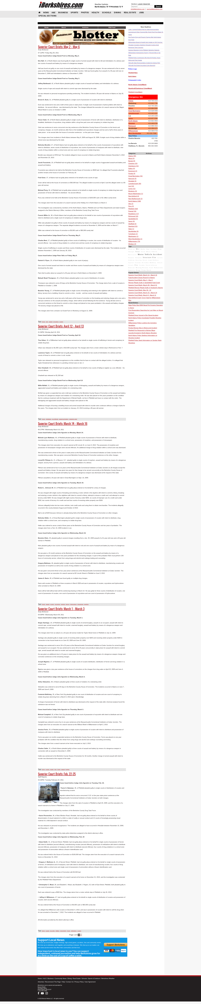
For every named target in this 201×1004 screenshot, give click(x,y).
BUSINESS (63, 12)
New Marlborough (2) (135, 198)
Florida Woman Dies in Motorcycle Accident (142, 328)
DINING (117, 12)
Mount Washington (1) (135, 193)
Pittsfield (131, 123)
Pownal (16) (132, 211)
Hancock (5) (132, 178)
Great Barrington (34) (135, 176)
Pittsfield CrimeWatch (135, 92)
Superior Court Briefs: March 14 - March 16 (142, 275)
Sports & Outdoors (94, 978)
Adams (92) (132, 156)
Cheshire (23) (132, 163)
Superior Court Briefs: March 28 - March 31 (142, 285)
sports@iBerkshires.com (154, 9)
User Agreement (90, 982)
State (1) (131, 229)
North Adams (133, 121)
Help (63, 982)
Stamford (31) (133, 226)
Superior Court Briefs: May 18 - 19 (139, 290)
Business (51, 978)
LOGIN (140, 4)
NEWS (46, 12)
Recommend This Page (53, 982)
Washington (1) (133, 236)
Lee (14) (131, 186)
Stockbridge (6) (133, 231)
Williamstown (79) (134, 241)
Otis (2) (130, 204)
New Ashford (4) (133, 196)
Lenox (130, 118)
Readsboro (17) (133, 214)
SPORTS (74, 12)
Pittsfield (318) (133, 209)
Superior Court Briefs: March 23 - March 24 (142, 293)
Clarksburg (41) (133, 166)
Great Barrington (134, 111)
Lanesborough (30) (134, 183)
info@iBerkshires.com (138, 9)
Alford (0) (131, 158)
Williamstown (133, 131)
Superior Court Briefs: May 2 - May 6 (140, 280)
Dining (70, 978)
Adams (130, 101)
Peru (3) (131, 206)
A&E (53, 12)
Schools (84, 978)
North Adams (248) (134, 201)
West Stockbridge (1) (135, 239)
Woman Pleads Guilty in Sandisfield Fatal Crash (144, 282)
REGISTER (146, 4)
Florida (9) (131, 173)
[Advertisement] (146, 375)
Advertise (41, 982)
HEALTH (95, 12)
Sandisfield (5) (133, 219)
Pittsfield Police (133, 73)
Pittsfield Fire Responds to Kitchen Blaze (141, 330)
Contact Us (69, 982)
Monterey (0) (132, 191)
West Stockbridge (134, 133)
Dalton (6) (131, 168)
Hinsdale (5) (132, 181)
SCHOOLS (106, 12)
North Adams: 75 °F (102, 7)
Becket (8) (131, 161)
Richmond (132, 126)
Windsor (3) (132, 244)
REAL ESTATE (130, 12)
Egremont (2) (132, 171)
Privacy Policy (79, 982)
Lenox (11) (131, 188)
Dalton (130, 108)
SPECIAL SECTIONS (47, 15)
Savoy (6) (131, 221)
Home (40, 978)
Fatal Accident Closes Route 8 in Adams (141, 277)
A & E (44, 978)
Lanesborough (133, 113)
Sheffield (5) (132, 224)
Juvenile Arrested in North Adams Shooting (142, 333)
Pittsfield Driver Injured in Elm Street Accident (143, 315)
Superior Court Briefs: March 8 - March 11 (142, 295)
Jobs (141, 12)
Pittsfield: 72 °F (116, 7)
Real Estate (77, 978)
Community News (60, 978)
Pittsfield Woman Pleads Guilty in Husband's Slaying (145, 287)
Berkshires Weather (108, 978)
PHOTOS (85, 12)
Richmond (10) (133, 216)
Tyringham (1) (133, 234)
